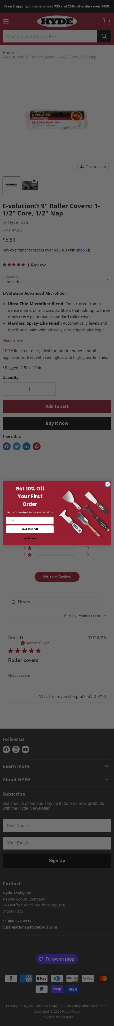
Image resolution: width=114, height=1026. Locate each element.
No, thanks (30, 538)
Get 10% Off (30, 529)
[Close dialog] (107, 484)
